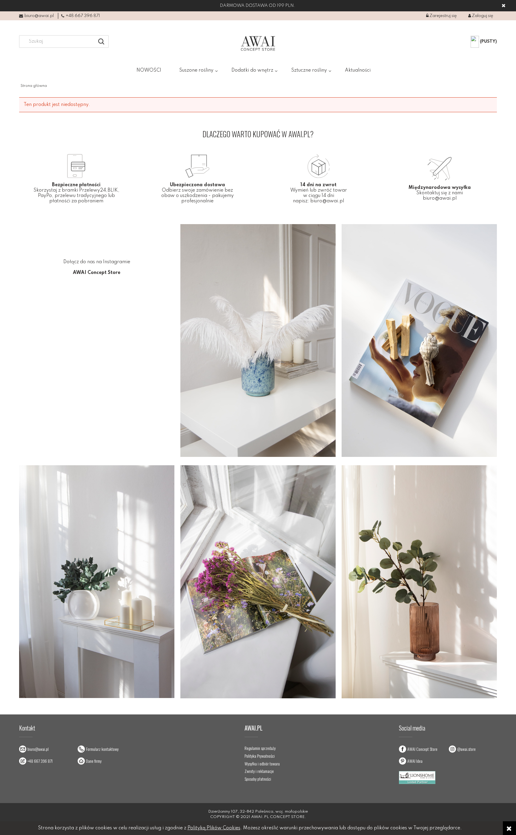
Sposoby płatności (258, 779)
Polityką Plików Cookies (214, 828)
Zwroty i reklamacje (259, 771)
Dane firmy (94, 761)
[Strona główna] (258, 43)
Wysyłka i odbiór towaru (262, 764)
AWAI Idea (415, 761)
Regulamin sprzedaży (260, 748)
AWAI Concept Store (422, 749)
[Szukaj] (101, 41)
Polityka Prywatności (260, 756)
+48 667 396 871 (83, 16)
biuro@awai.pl (39, 16)
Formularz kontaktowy (102, 749)
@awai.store (466, 749)
